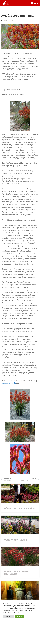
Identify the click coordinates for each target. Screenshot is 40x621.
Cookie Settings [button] (8, 616)
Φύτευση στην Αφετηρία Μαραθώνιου (16, 572)
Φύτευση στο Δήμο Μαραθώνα (19, 508)
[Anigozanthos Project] (5, 3)
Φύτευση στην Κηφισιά (15, 540)
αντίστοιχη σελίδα (9, 383)
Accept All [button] (20, 616)
